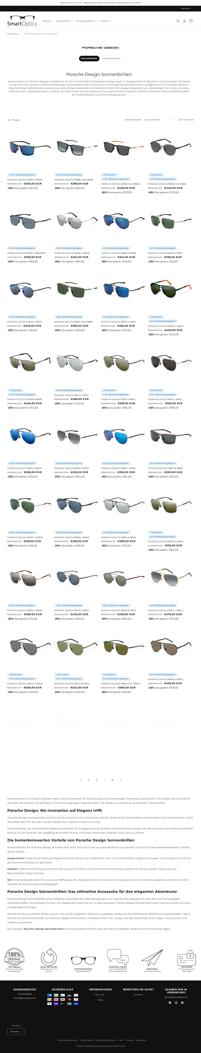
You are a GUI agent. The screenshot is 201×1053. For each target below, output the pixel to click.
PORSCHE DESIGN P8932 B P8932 (118, 610)
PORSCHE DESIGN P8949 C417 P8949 (120, 683)
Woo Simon (120, 1046)
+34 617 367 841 (25, 994)
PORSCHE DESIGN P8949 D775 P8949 (27, 755)
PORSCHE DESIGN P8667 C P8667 (25, 180)
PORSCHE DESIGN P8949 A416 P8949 (73, 759)
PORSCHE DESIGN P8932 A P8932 (24, 322)
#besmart (183, 997)
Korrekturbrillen (111, 58)
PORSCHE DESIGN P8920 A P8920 (71, 537)
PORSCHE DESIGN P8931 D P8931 (71, 395)
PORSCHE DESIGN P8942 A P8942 (165, 679)
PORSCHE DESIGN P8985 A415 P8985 (167, 184)
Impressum (141, 1040)
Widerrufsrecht (87, 1040)
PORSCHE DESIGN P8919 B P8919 (165, 253)
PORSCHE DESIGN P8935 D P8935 (71, 468)
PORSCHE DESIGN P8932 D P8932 (71, 610)
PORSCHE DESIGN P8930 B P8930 (165, 541)
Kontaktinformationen (106, 1040)
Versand (129, 1040)
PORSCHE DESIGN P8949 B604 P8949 (121, 755)
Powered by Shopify (103, 1046)
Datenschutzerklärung (67, 1040)
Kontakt (138, 994)
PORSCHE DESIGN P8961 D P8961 (165, 755)
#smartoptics (171, 997)
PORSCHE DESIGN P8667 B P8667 (165, 468)
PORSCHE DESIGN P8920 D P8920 (25, 537)
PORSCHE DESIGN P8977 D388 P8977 (26, 253)
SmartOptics (88, 1046)
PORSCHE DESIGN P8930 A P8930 (118, 537)
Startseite (12, 33)
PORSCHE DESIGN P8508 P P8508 (118, 253)
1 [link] (80, 779)
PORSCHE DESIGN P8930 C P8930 (25, 610)
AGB (121, 1040)
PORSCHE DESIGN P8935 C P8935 (118, 468)
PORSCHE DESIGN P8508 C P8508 (71, 253)
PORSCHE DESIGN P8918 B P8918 (24, 399)
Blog (100, 1000)
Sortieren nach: (133, 119)
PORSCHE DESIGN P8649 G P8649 (166, 326)
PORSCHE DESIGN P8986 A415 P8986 (120, 184)
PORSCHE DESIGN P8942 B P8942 (72, 683)
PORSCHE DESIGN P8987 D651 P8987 (73, 322)
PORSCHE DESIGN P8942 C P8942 (165, 610)
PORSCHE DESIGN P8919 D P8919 (118, 322)
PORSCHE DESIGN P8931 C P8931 (165, 399)
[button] (48, 21)
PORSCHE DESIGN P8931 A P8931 (118, 399)
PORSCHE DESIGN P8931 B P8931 (24, 468)
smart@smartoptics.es (25, 998)
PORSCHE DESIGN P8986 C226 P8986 (73, 180)
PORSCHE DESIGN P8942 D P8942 (25, 683)
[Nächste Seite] (120, 780)
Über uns (99, 994)
